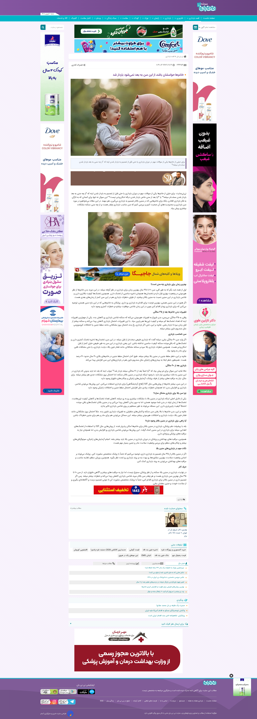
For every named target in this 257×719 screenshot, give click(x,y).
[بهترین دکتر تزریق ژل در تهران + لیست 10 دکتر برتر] (176, 520)
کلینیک (74, 18)
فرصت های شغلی (150, 700)
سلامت (125, 18)
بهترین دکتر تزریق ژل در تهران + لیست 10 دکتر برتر (177, 533)
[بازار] (49, 691)
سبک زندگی (111, 18)
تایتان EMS (146, 555)
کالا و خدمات (62, 18)
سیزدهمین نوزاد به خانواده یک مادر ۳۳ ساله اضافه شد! (164, 567)
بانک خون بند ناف (162, 555)
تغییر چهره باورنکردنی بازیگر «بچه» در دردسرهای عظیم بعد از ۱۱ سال (160, 582)
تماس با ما (163, 700)
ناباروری (180, 18)
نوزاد (146, 18)
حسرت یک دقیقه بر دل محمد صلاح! (170, 605)
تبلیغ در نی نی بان (123, 700)
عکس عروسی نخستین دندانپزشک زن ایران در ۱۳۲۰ (165, 577)
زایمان (156, 18)
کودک (136, 18)
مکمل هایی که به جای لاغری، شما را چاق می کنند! (166, 572)
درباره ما (173, 700)
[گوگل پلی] (67, 691)
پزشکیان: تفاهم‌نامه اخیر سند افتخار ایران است (166, 615)
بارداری (168, 18)
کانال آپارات (137, 700)
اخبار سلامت (85, 18)
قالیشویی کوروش (80, 549)
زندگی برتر (110, 700)
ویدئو (98, 18)
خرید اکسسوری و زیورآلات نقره (173, 549)
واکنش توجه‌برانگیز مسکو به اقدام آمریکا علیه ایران (165, 610)
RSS (101, 700)
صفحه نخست (209, 18)
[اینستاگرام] (49, 704)
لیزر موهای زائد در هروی (128, 555)
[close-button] (231, 676)
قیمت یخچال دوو (179, 555)
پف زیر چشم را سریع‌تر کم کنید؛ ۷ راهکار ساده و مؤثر (166, 591)
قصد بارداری (194, 18)
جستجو (182, 700)
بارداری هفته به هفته (195, 700)
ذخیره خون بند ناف (150, 549)
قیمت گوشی (134, 549)
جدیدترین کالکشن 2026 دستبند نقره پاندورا (108, 549)
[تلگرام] (67, 704)
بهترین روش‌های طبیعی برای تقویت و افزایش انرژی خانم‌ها (163, 587)
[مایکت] (86, 691)
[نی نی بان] (206, 7)
